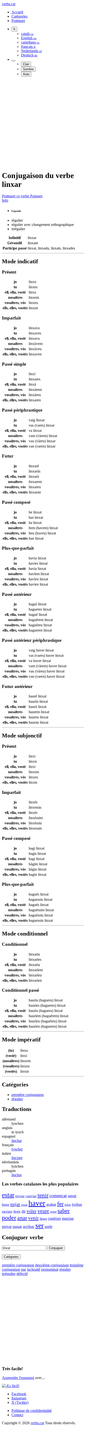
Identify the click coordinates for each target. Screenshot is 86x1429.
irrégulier (9, 1274)
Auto (26, 74)
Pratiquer (18, 21)
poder (9, 1217)
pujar (15, 1204)
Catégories (19, 16)
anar (22, 1218)
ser (39, 1225)
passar (17, 1226)
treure (53, 1211)
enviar (20, 1196)
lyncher (17, 1149)
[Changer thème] (13, 60)
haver (36, 1203)
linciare (16, 1158)
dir (24, 1211)
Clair (26, 64)
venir (33, 1218)
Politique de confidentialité (31, 1411)
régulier (17, 1099)
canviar (31, 1196)
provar (7, 1227)
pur (23, 1269)
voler (32, 1211)
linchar (16, 1141)
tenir (43, 1195)
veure (43, 1211)
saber (64, 1211)
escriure (7, 1211)
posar (24, 1204)
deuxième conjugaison (52, 1265)
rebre (67, 1204)
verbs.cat (8, 4)
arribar (28, 1226)
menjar (68, 1218)
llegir (17, 1211)
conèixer (54, 1218)
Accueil (17, 12)
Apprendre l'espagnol (18, 1378)
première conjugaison (27, 1095)
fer (60, 1203)
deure (43, 1218)
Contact (17, 1415)
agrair (72, 1196)
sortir (48, 1227)
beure (5, 1204)
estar (8, 1195)
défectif (22, 1274)
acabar (51, 1204)
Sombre (28, 69)
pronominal (49, 1269)
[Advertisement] (43, 123)
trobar (77, 1204)
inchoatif (33, 1269)
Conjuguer (56, 1248)
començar (58, 1195)
